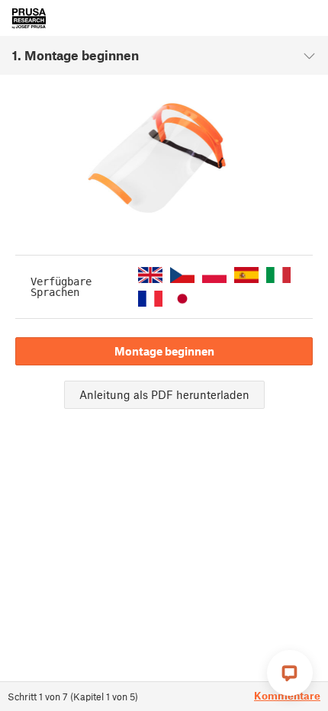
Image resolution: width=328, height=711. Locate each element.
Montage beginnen (164, 351)
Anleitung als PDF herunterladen (164, 394)
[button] (150, 275)
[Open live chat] (290, 673)
